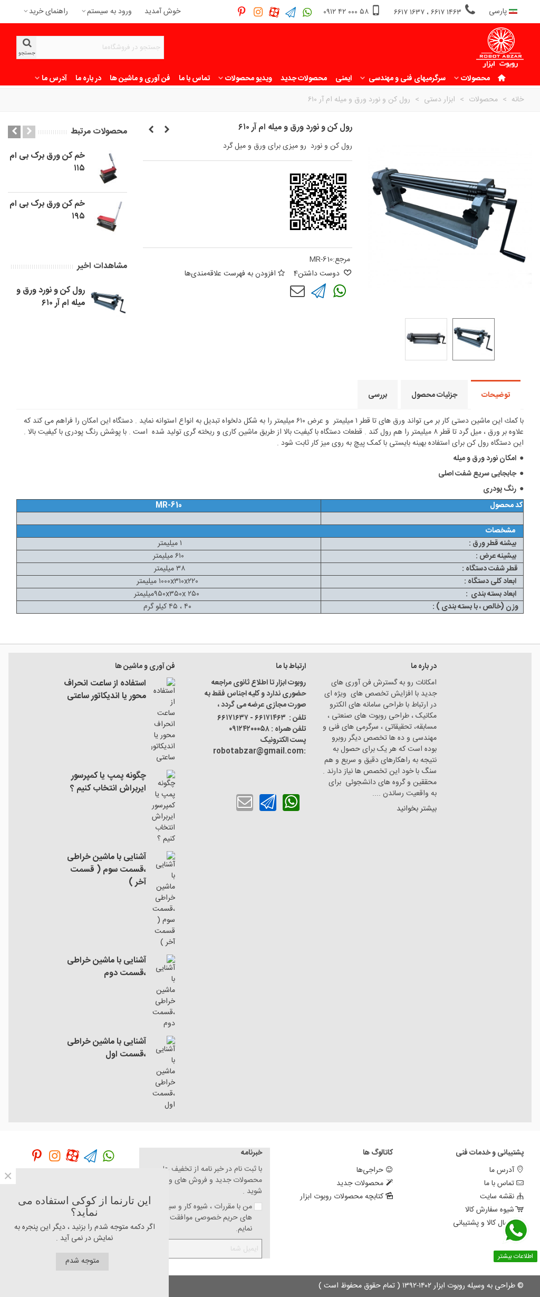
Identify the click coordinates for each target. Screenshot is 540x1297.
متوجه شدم (82, 1261)
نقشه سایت (497, 1196)
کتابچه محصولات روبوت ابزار (341, 1196)
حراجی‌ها (369, 1170)
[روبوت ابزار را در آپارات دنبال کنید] (274, 11)
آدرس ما (54, 78)
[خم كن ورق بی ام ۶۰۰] (167, 130)
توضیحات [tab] (495, 395)
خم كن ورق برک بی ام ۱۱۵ (47, 162)
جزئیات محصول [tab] (434, 395)
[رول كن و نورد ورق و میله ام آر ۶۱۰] (108, 302)
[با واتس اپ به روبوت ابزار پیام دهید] (339, 291)
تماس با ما (194, 78)
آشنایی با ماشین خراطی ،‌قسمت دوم (106, 967)
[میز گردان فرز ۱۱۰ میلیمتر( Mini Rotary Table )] (151, 130)
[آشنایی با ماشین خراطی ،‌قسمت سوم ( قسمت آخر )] (163, 899)
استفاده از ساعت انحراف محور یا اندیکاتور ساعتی (105, 690)
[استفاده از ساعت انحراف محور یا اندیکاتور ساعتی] (163, 721)
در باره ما (88, 78)
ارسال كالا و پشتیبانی (483, 1223)
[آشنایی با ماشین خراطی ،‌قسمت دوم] (163, 992)
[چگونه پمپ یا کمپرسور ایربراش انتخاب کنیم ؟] (163, 807)
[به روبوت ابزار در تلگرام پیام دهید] (290, 11)
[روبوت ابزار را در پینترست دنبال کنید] (241, 11)
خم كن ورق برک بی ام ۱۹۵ (47, 210)
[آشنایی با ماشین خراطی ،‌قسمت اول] (163, 1073)
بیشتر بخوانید (415, 809)
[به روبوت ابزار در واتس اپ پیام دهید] (307, 11)
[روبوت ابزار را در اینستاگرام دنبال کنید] (258, 11)
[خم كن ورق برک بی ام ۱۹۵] (108, 216)
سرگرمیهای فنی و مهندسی (406, 78)
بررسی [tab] (377, 395)
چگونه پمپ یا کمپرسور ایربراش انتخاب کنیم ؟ (108, 782)
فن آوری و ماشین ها (140, 78)
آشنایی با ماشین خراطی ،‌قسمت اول (106, 1048)
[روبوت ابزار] (500, 47)
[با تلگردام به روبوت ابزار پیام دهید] (318, 291)
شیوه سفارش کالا (489, 1210)
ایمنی (343, 78)
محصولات (475, 78)
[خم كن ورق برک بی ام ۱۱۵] (108, 168)
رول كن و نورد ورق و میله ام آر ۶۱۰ (50, 297)
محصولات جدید (304, 78)
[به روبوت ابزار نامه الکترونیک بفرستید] (297, 291)
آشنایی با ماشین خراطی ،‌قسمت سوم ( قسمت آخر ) (106, 870)
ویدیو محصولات (248, 78)
